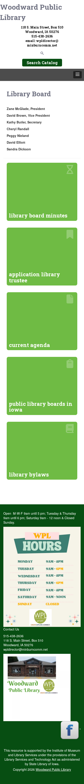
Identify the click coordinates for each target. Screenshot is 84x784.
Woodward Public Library (31, 12)
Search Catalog (42, 62)
